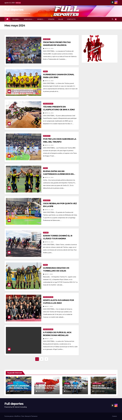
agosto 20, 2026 (14, 391)
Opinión (51, 19)
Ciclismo (46, 232)
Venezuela (28, 19)
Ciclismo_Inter (40, 383)
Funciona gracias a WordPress (12, 416)
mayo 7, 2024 (49, 274)
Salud (60, 19)
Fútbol (45, 71)
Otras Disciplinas (48, 103)
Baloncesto (47, 39)
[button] (112, 19)
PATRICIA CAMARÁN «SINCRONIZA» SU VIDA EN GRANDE (18, 388)
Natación (10, 383)
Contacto (71, 19)
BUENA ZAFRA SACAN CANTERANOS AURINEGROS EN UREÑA (58, 174)
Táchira (15, 19)
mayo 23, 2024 (49, 48)
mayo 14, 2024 (49, 177)
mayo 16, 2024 (49, 80)
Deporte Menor (97, 383)
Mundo (40, 19)
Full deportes (13, 9)
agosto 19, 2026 (71, 391)
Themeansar (34, 416)
